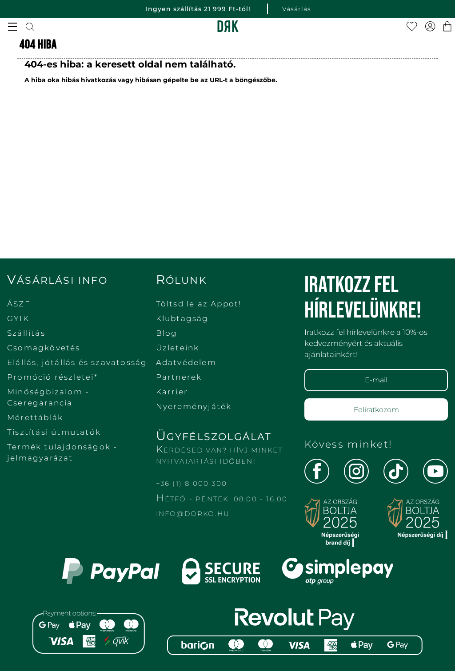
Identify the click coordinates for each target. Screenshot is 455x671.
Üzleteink (178, 347)
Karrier (172, 391)
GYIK (18, 318)
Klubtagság (182, 318)
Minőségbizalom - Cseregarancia (48, 397)
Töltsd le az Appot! (199, 303)
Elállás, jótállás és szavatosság (77, 362)
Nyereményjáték (194, 406)
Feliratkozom (376, 409)
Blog (167, 333)
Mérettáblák (35, 417)
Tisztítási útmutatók (54, 432)
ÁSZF (19, 303)
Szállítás (26, 333)
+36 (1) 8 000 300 (191, 483)
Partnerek (179, 377)
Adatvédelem (186, 362)
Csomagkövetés (43, 347)
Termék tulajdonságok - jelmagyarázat (62, 452)
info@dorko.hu (193, 513)
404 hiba (38, 44)
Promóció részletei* (52, 377)
